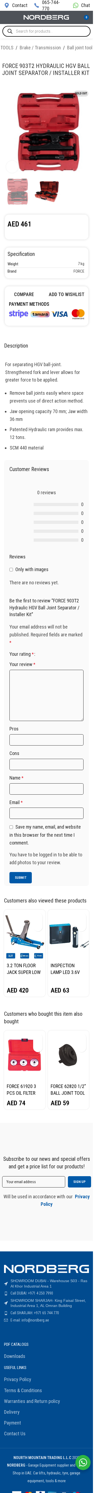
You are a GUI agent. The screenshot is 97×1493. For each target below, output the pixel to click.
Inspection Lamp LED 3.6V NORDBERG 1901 (67, 972)
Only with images (31, 569)
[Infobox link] (15, 5)
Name (16, 778)
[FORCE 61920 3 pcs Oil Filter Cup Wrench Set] (24, 1056)
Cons (14, 753)
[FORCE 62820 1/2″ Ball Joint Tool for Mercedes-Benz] (68, 1056)
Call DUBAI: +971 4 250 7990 (32, 1293)
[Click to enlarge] (12, 167)
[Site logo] (46, 17)
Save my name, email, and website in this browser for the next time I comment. (45, 835)
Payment (12, 1423)
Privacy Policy (17, 1379)
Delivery (12, 1412)
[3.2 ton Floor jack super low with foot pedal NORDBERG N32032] (24, 935)
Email (16, 802)
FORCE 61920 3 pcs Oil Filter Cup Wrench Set (24, 1093)
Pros (14, 729)
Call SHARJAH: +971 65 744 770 (35, 1313)
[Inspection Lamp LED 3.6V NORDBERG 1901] (68, 935)
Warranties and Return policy (32, 1401)
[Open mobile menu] (6, 17)
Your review (22, 664)
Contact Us (15, 1433)
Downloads (14, 1356)
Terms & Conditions (23, 1390)
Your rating (21, 654)
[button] (38, 917)
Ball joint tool (79, 47)
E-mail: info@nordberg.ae (30, 1320)
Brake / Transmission (40, 47)
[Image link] (47, 313)
